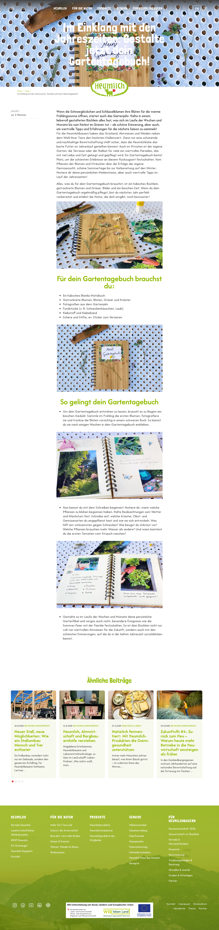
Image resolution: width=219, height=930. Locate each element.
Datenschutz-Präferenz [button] (48, 905)
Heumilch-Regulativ (22, 851)
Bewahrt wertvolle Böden (65, 836)
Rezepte (134, 863)
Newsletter (179, 908)
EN (197, 8)
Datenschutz (200, 903)
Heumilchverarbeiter (101, 830)
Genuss (122, 8)
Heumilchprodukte (100, 825)
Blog (27, 91)
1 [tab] (12, 781)
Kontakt (15, 856)
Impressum (184, 903)
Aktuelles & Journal (179, 870)
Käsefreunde (136, 836)
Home (19, 91)
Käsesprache (136, 841)
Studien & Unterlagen (181, 875)
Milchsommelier (138, 825)
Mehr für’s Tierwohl (61, 825)
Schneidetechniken (140, 852)
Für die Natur (82, 8)
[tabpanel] (33, 734)
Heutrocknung (176, 855)
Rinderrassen (57, 852)
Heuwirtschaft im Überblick (184, 834)
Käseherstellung (138, 830)
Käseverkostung (138, 847)
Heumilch (60, 8)
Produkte (104, 8)
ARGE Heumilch (19, 840)
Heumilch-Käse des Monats (144, 858)
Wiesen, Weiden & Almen (64, 847)
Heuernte (174, 849)
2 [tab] (16, 781)
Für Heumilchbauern (147, 8)
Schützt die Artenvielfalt (64, 830)
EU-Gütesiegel (19, 845)
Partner (173, 881)
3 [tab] (19, 781)
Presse (192, 908)
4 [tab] (22, 781)
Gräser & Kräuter (59, 841)
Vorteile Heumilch (21, 825)
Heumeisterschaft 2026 (182, 829)
